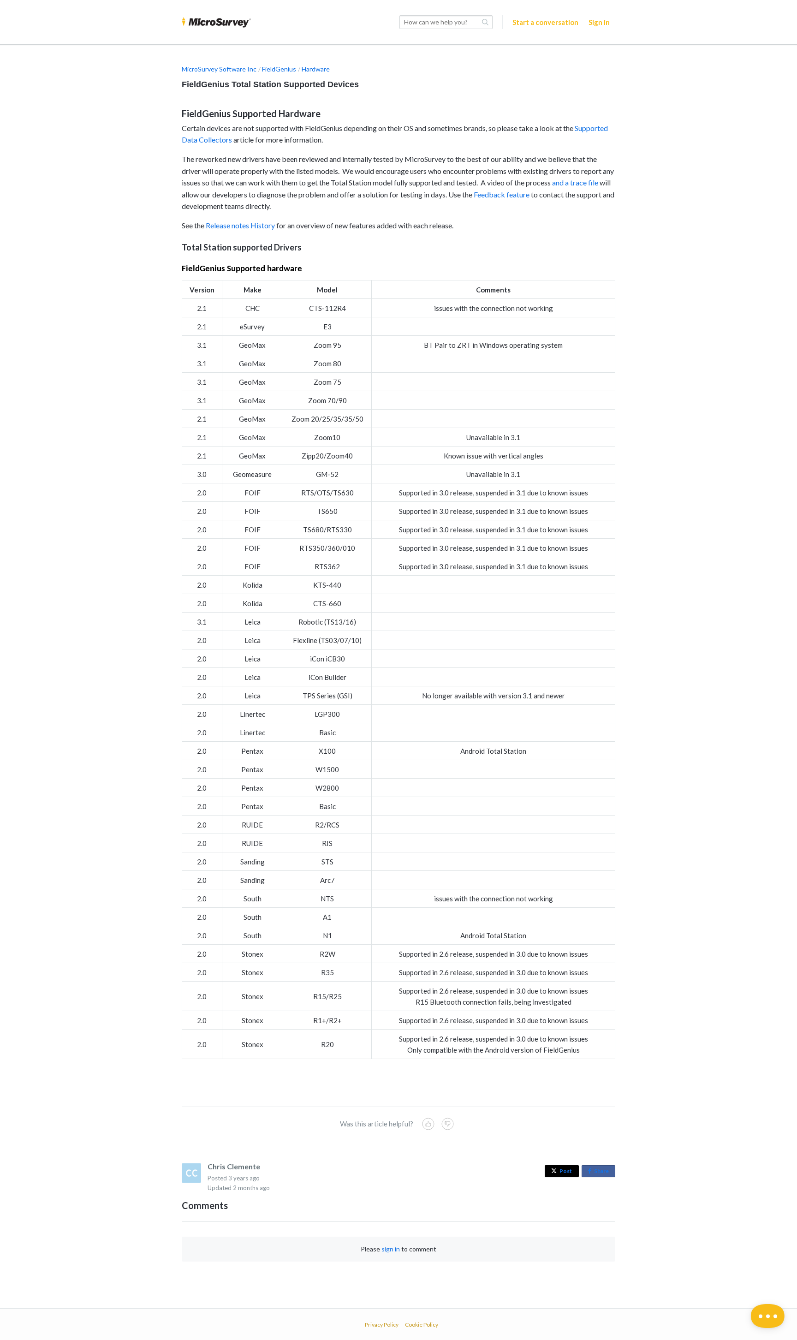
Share (603, 1172)
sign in (390, 1249)
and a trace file (575, 182)
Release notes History (240, 225)
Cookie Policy (421, 1324)
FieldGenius (279, 69)
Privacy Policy (381, 1324)
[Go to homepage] (216, 22)
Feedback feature (501, 194)
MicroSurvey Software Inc (219, 69)
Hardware (316, 69)
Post (565, 1170)
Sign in (599, 22)
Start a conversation (545, 22)
